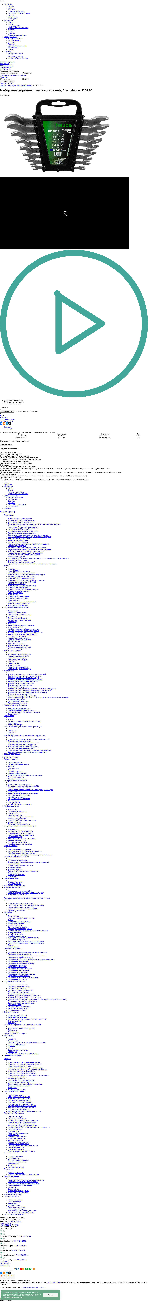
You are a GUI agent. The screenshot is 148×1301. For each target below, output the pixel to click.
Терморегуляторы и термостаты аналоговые (25, 997)
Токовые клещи (14, 642)
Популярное (12, 17)
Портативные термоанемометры (20, 958)
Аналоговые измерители (17, 649)
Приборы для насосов (16, 911)
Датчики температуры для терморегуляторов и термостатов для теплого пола (37, 999)
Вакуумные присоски (16, 1149)
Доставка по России (7, 419)
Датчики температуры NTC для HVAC (22, 696)
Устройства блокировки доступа (20, 804)
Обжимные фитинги (15, 772)
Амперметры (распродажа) (18, 540)
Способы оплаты (14, 40)
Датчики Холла (13, 1189)
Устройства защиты (15, 934)
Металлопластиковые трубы (18, 656)
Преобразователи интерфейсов (20, 844)
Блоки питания (13, 916)
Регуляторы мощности (16, 940)
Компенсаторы (13, 768)
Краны (6, 566)
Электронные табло (11, 1196)
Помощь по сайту (10, 495)
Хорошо (50, 1295)
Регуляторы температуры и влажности (22, 1001)
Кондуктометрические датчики (19, 1098)
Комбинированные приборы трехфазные (23, 631)
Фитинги (11, 770)
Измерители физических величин (16, 857)
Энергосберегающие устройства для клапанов (25, 1084)
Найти (25, 79)
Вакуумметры (13, 813)
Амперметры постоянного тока (19, 614)
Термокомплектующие (16, 699)
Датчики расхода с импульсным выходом (23, 1174)
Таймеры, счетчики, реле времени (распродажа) (26, 551)
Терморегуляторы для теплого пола (21, 994)
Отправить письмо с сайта (18, 58)
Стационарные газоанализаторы (20, 866)
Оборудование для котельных (19, 1006)
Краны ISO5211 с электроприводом (21, 573)
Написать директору (15, 57)
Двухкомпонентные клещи (18, 1050)
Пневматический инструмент (19, 1142)
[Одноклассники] (4, 423)
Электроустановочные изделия (15, 781)
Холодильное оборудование (14, 885)
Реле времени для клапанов (18, 1082)
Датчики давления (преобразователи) (22, 820)
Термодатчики (9, 670)
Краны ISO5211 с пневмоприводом (21, 578)
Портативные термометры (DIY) (20, 891)
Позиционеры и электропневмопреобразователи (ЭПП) (29, 1127)
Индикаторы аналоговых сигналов (21, 625)
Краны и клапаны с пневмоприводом (22, 1122)
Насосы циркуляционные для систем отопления (26, 905)
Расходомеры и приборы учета (15, 705)
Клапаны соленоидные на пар (19, 1066)
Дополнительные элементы (18, 1144)
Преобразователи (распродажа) (20, 529)
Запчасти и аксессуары (16, 1089)
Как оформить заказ (15, 38)
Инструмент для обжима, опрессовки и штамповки (27, 1043)
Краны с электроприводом (18, 587)
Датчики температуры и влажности (21, 1003)
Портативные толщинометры (19, 970)
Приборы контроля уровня (14, 1091)
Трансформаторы (14, 932)
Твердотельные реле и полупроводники (23, 793)
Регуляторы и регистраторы (14, 981)
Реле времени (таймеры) (17, 1015)
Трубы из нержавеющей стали (19, 654)
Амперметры (13, 611)
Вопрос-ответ (13, 48)
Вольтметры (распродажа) (18, 542)
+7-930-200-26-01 (19, 1241)
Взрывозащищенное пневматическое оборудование (27, 752)
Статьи (10, 24)
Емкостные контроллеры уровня (20, 1102)
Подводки (11, 661)
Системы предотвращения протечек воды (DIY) (26, 893)
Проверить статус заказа (17, 46)
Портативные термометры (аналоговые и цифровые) (28, 952)
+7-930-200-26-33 (20, 1246)
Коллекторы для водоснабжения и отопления (25, 775)
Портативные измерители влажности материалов (26, 956)
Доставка (11, 42)
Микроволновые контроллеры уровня (22, 1107)
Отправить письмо (19, 75)
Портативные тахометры (17, 979)
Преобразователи (10, 846)
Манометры (12, 810)
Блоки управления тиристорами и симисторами (26, 941)
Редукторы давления (16, 777)
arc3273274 (4, 1262)
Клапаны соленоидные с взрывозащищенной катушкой (28, 739)
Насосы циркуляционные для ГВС (21, 907)
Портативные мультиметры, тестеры (21, 974)
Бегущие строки (14, 1205)
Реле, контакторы (14, 791)
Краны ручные (13, 594)
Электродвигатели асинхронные (20, 929)
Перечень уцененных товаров (15, 1034)
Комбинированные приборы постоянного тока (25, 632)
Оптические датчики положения (20, 1185)
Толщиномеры (13, 1032)
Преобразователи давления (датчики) (22, 853)
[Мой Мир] (7, 423)
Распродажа (12, 19)
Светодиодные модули (16, 1209)
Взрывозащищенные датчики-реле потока (23, 743)
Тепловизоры (13, 873)
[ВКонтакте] (1, 423)
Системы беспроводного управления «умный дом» (23, 727)
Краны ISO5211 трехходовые (19, 571)
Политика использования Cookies (12, 1297)
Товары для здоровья (12, 754)
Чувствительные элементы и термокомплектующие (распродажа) (32, 564)
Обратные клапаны (15, 762)
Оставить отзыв (7, 445)
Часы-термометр (14, 1202)
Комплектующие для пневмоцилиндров (23, 1126)
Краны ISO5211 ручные (16, 584)
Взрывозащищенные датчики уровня (22, 745)
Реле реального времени (17, 1017)
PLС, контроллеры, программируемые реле (20, 826)
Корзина (7, 83)
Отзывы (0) (8, 429)
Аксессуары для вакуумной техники (21, 1151)
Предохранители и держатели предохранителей (26, 943)
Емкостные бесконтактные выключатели (23, 1182)
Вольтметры (12, 616)
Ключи (29, 85)
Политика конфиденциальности (34, 1287)
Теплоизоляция (14, 665)
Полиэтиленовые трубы (17, 658)
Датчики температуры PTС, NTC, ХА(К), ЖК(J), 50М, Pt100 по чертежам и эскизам (38, 698)
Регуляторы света (14, 1005)
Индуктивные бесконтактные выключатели (24, 1183)
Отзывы (11, 49)
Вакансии (11, 33)
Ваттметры (12, 623)
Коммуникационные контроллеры (20, 833)
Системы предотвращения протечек (21, 1080)
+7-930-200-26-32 (20, 1260)
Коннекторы (12, 1088)
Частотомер (12, 622)
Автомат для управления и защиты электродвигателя (28, 930)
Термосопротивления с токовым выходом (23, 678)
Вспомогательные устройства (19, 824)
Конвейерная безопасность (18, 1192)
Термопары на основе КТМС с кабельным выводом (27, 692)
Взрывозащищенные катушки (19, 741)
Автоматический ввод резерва (19, 921)
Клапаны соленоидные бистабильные (22, 1073)
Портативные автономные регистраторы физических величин (31, 959)
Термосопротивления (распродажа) (21, 562)
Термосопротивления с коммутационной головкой (27, 674)
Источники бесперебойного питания (21, 918)
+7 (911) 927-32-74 (54, 1282)
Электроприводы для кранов (19, 591)
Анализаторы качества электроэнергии (22, 634)
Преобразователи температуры (20, 849)
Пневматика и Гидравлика (14, 1113)
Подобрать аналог (7, 81)
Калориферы (13, 723)
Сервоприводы (14, 1158)
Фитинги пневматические (17, 773)
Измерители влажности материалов (21, 1028)
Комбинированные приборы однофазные (23, 629)
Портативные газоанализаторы (20, 968)
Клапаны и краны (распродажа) (20, 519)
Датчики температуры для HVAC (20, 694)
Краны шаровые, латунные (18, 598)
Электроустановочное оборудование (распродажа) (27, 547)
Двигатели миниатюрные (17, 927)
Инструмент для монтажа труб (19, 669)
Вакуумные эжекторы (16, 1147)
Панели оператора (15, 837)
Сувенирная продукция (13, 1055)
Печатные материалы (16, 492)
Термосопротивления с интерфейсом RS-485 (25, 679)
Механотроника (10, 1153)
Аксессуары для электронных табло (21, 1212)
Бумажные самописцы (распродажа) (22, 533)
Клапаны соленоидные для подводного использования (28, 1075)
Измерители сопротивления (18, 638)
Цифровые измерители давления (20, 817)
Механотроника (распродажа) (19, 538)
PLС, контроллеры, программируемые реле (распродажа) (29, 537)
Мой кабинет (4, 64)
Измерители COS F (15, 627)
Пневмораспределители (17, 1118)
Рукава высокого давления (18, 667)
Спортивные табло (15, 1200)
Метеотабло (12, 1203)
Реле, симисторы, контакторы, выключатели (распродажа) (29, 549)
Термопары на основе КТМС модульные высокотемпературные (32, 689)
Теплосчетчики (13, 714)
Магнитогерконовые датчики (18, 1191)
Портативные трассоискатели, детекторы (23, 977)
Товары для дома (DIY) (12, 887)
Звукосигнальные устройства (19, 799)
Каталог (11, 6)
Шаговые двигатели (15, 1156)
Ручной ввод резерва (16, 923)
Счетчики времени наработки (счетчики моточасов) (27, 1019)
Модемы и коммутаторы (17, 840)
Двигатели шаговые (15, 925)
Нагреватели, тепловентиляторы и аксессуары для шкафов (30, 790)
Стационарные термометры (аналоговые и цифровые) (28, 862)
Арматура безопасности (17, 779)
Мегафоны (12, 1039)
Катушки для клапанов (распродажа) (21, 520)
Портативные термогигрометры (20, 954)
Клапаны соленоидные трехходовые (22, 1071)
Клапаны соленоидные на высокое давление (25, 1064)
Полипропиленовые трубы (18, 660)
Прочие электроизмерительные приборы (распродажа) (28, 544)
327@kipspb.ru (5, 69)
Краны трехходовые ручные (18, 596)
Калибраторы (13, 947)
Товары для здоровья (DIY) (18, 894)
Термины (11, 29)
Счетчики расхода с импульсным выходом (24, 712)
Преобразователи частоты (18, 936)
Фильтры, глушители (15, 1140)
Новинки (11, 15)
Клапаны (7, 1059)
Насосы (7, 900)
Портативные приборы (12, 949)
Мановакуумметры (15, 815)
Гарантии (11, 44)
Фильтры (11, 766)
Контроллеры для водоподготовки (21, 835)
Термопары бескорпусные (18, 687)
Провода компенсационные (18, 701)
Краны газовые (13, 600)
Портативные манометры (17, 811)
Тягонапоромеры (14, 822)
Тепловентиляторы (15, 725)
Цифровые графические (17, 988)
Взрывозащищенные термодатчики (21, 748)
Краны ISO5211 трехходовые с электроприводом (26, 575)
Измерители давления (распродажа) (21, 522)
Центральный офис (15, 53)
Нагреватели (9, 716)
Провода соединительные (18, 703)
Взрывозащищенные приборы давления (23, 746)
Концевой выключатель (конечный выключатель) (26, 1180)
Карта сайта (4, 1265)
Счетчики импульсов (15, 1021)
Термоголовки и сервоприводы (19, 1086)
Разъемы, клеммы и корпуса (18, 788)
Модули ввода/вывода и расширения (22, 838)
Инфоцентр (8, 486)
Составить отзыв (7, 411)
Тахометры (12, 1023)
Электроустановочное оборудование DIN (23, 786)
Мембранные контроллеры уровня (21, 1104)
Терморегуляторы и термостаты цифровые (24, 996)
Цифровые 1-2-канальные (18, 985)
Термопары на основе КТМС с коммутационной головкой (29, 690)
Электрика (8, 912)
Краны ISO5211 (14, 569)
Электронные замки (11, 878)
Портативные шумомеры (17, 965)
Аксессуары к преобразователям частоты (23, 938)
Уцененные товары (11, 757)
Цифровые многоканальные (18, 987)
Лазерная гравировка (16, 11)
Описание (7, 427)
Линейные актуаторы (16, 1167)
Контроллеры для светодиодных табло (22, 1211)
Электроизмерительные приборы (16, 607)
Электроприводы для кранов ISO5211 (22, 576)
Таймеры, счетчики (11, 1012)
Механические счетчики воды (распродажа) (24, 555)
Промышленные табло (16, 1207)
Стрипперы (12, 1052)
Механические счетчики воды (19, 708)
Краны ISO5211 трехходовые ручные (22, 585)
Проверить (27, 73)
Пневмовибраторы (15, 1129)
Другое (10, 945)
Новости (11, 22)
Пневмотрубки (13, 663)
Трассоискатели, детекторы (18, 645)
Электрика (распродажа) (17, 546)
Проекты (11, 8)
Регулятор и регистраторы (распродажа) (23, 531)
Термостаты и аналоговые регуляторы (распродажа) (28, 535)
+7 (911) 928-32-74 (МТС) (9, 1225)
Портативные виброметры (18, 972)
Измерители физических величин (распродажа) (25, 553)
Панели (11, 734)
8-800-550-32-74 (6, 67)
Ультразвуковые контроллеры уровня (22, 1106)
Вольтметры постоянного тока (19, 620)
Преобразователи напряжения (19, 640)
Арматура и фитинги (11, 759)
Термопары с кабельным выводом (21, 683)
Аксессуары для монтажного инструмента (23, 1053)
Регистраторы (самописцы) (18, 1008)
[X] (9, 423)
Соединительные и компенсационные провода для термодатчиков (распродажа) (38, 558)
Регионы (11, 55)
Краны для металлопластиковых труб (22, 602)
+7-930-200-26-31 (21, 1255)
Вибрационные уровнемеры (18, 1109)
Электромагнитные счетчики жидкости (22, 710)
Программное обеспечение (18, 28)
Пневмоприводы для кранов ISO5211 (22, 582)
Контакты (7, 508)
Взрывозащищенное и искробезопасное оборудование (24, 736)
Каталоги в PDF (14, 26)
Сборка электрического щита (19, 13)
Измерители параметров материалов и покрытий (22, 1025)
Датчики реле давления (17, 819)
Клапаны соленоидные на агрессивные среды (25, 1068)
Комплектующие (14, 802)
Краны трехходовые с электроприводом (23, 589)
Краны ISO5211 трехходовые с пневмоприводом (26, 580)
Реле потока (8, 1169)
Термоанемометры (15, 869)
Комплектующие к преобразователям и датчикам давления (30, 855)
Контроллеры (13, 829)
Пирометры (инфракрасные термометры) (23, 871)
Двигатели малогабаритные (18, 1160)
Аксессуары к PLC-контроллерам (20, 831)
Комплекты (12, 732)
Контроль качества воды (13, 1194)
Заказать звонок (6, 75)
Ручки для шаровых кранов (18, 605)
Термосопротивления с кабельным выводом (24, 676)
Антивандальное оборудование (20, 784)
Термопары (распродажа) (17, 560)
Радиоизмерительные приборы (19, 647)
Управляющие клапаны (17, 1138)
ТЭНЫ (10, 920)
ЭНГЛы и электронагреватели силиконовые (24, 721)
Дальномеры (13, 1041)
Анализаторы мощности (17, 636)
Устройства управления (17, 797)
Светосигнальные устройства (19, 795)
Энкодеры (12, 1187)
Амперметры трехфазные (17, 613)
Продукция (4, 77)
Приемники (12, 730)
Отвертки (11, 1046)
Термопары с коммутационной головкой (23, 681)
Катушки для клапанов (16, 1079)
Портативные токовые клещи (19, 976)
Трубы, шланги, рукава (12, 651)
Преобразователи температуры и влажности (25, 851)
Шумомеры (12, 876)
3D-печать (12, 10)
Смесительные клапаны (17, 1077)
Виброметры (13, 1030)
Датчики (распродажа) (16, 557)
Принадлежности (14, 884)
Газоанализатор (14, 864)
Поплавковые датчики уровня (19, 1100)
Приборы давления (11, 806)
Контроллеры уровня (16, 1095)
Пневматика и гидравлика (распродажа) (23, 528)
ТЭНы (10, 719)
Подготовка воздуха (15, 1117)
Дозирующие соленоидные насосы (21, 903)
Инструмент (21, 85)
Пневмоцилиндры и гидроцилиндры (21, 1124)
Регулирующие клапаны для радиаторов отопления (27, 1070)
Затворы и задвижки (15, 593)
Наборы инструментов (16, 1044)
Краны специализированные (19, 604)
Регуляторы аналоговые (17, 1010)
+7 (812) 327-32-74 (7, 65)
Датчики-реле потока (16, 1173)
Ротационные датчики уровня (19, 1097)
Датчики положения (11, 1176)
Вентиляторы (13, 800)
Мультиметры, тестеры (16, 643)
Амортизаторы (13, 1131)
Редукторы (12, 1165)
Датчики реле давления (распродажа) (22, 526)
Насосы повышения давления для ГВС (22, 909)
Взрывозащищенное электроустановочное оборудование (29, 750)
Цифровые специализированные (20, 990)
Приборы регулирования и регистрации (23, 1145)
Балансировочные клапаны (18, 764)
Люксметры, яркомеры (16, 875)
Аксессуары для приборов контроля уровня (24, 1111)
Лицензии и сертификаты (17, 35)
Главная (3, 85)
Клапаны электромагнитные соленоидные (24, 1062)
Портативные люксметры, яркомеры (21, 963)
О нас (10, 31)
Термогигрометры (14, 867)
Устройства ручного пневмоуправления (23, 1120)
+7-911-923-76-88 (24, 1236)
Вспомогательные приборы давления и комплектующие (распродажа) (34, 524)
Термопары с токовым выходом (20, 685)
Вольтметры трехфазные (17, 618)
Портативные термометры (18, 860)
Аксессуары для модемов (17, 842)
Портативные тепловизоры (18, 961)
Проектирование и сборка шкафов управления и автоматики (27, 898)
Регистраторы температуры (18, 992)
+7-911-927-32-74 (18, 1250)
